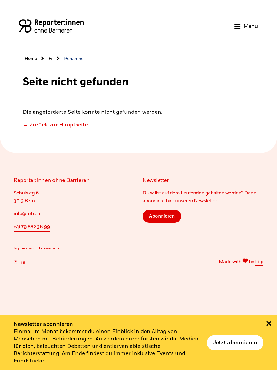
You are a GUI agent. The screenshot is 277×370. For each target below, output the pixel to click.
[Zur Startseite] (51, 26)
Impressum (23, 248)
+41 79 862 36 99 (32, 227)
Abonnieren (162, 216)
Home (31, 58)
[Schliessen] (269, 323)
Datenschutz (48, 248)
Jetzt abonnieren (235, 342)
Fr (50, 58)
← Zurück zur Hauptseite (55, 125)
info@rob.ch (27, 213)
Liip (259, 262)
